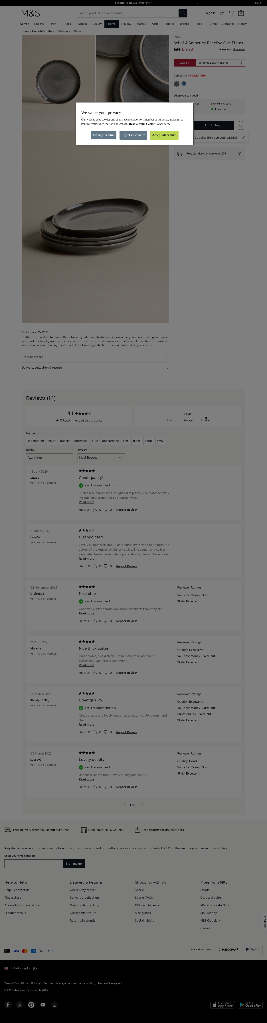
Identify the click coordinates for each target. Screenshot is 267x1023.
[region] (135, 123)
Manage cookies (104, 135)
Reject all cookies (133, 135)
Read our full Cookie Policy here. (149, 123)
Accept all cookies (164, 135)
